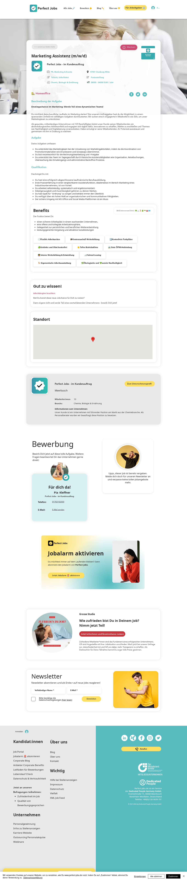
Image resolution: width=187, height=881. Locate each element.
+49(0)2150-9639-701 (152, 799)
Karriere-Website (22, 832)
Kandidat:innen (28, 741)
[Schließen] (183, 876)
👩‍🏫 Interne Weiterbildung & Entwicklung (56, 255)
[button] (69, 8)
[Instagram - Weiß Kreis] (150, 738)
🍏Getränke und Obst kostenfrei (52, 247)
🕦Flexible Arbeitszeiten (49, 239)
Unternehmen (26, 814)
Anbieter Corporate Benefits (28, 765)
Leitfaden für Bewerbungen (28, 769)
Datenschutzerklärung (32, 877)
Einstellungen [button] (140, 876)
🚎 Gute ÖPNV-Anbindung (120, 247)
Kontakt (54, 761)
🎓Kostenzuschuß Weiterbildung (85, 239)
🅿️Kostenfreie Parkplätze (121, 239)
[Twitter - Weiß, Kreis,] (158, 738)
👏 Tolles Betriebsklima (87, 247)
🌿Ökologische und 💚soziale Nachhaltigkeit (101, 263)
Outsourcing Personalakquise (29, 837)
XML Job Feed (57, 797)
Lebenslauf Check (23, 774)
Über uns (58, 742)
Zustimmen (173, 876)
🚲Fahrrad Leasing (92, 255)
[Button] (131, 94)
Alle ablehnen (156, 876)
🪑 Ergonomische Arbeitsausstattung (54, 263)
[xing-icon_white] (133, 738)
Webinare (18, 841)
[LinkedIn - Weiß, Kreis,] (124, 738)
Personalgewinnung (24, 823)
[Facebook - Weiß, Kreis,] (141, 738)
